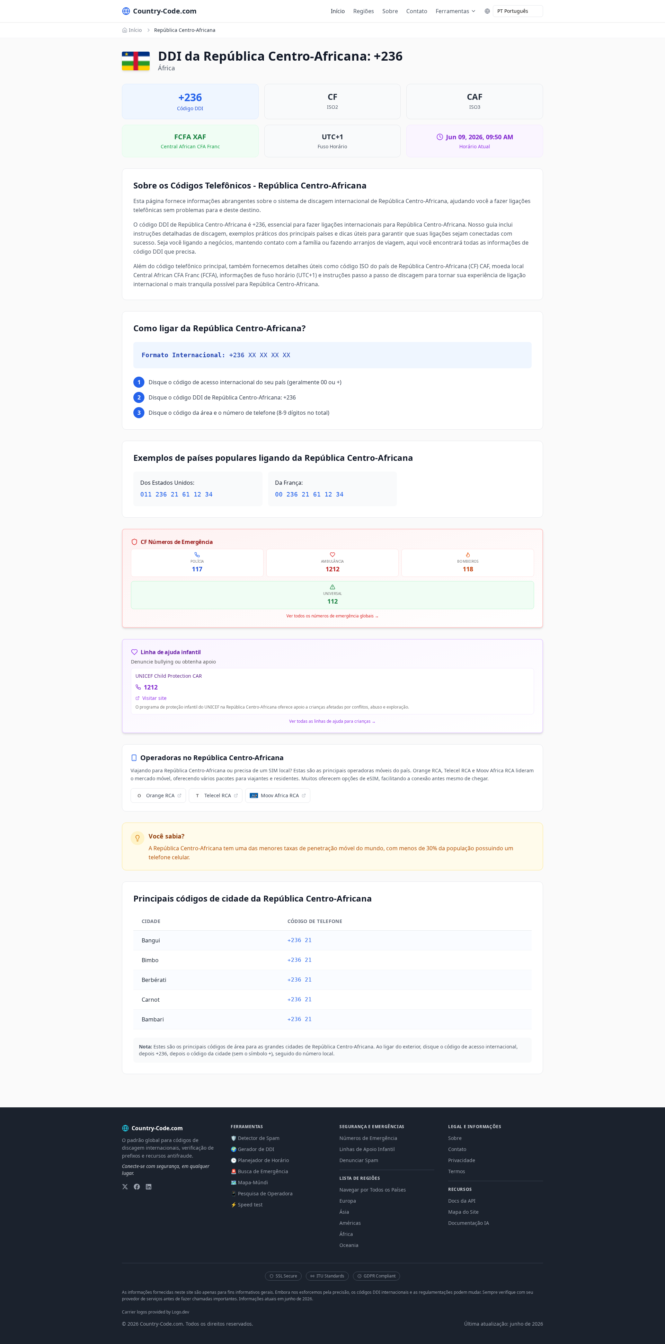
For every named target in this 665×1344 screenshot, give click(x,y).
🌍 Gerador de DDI (252, 1149)
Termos (456, 1171)
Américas (350, 1223)
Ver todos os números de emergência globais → (332, 616)
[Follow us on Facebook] (137, 1187)
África (346, 1234)
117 (197, 569)
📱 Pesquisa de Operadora (262, 1193)
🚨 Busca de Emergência (259, 1171)
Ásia (344, 1212)
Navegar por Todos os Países (372, 1189)
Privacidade (461, 1160)
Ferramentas (452, 11)
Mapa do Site (463, 1212)
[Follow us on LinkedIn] (148, 1187)
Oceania (348, 1245)
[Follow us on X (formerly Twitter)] (125, 1187)
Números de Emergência (368, 1138)
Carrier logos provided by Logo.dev (155, 1312)
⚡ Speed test (247, 1204)
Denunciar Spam (358, 1160)
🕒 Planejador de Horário (260, 1160)
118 (468, 569)
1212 (332, 569)
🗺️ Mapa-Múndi (249, 1182)
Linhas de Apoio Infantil (367, 1149)
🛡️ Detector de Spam (255, 1138)
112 (332, 601)
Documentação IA (468, 1223)
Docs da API (462, 1200)
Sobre (390, 11)
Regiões (363, 11)
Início (338, 11)
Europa (347, 1200)
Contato (416, 11)
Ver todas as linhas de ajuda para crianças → (332, 721)
